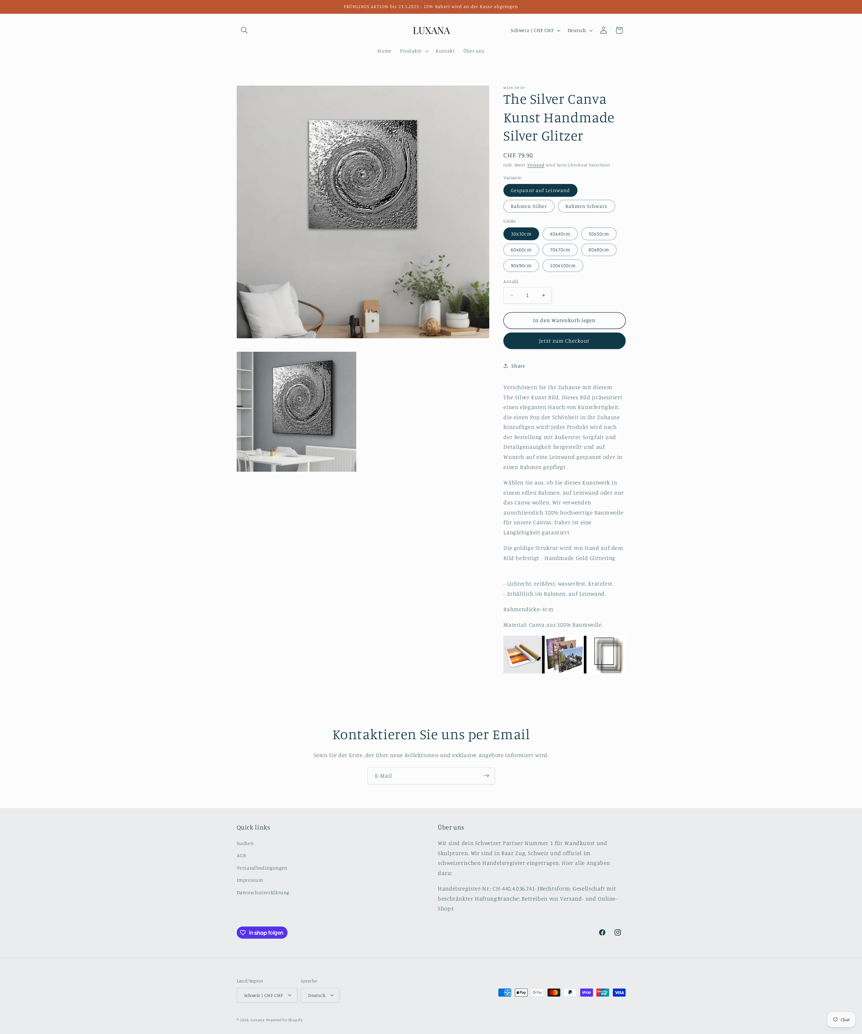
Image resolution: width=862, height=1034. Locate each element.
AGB (241, 855)
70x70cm (560, 249)
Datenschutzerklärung (263, 892)
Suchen (245, 843)
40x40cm (560, 234)
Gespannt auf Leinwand (540, 190)
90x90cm (521, 265)
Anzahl (511, 281)
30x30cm (521, 234)
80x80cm (599, 249)
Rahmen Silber (529, 206)
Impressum (250, 880)
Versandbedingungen (262, 868)
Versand (535, 164)
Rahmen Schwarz (586, 206)
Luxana (257, 1019)
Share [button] (518, 366)
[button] (244, 30)
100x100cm (563, 265)
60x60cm (521, 249)
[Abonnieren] (486, 775)
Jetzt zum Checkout (564, 341)
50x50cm (599, 234)
